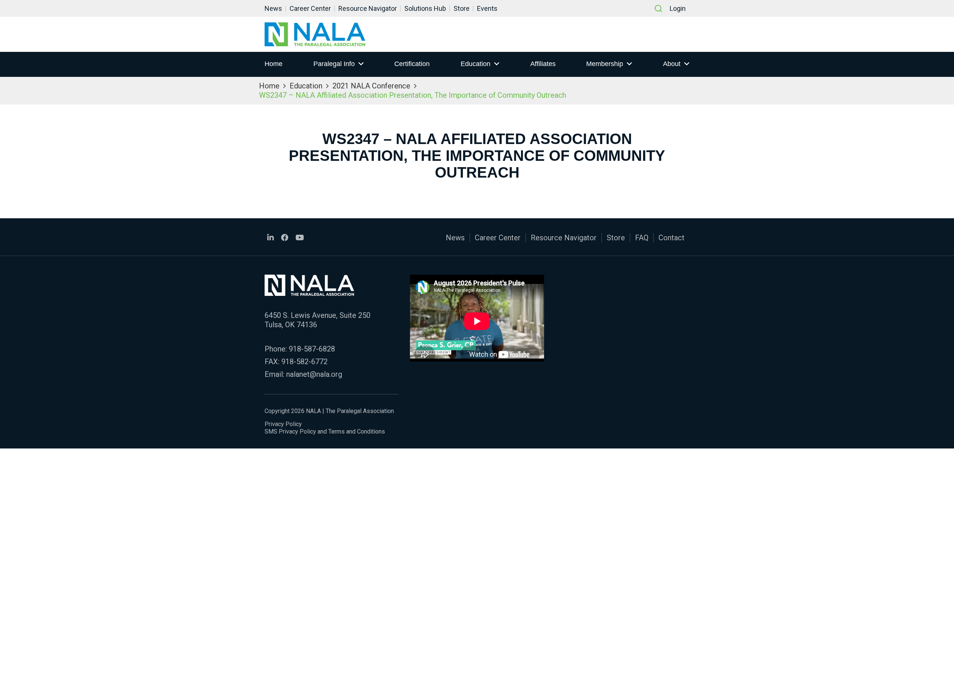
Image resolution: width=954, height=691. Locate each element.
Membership (604, 64)
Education (475, 64)
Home (273, 64)
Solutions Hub (425, 8)
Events (487, 8)
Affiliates (543, 64)
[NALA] (315, 34)
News (273, 8)
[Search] (658, 8)
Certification (412, 64)
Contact (671, 237)
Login (678, 8)
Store (462, 8)
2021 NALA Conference (371, 85)
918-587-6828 (312, 348)
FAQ (641, 237)
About (671, 64)
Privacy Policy (283, 424)
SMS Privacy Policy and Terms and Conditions (325, 431)
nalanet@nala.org (314, 374)
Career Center (310, 8)
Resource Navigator (367, 8)
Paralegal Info (334, 64)
